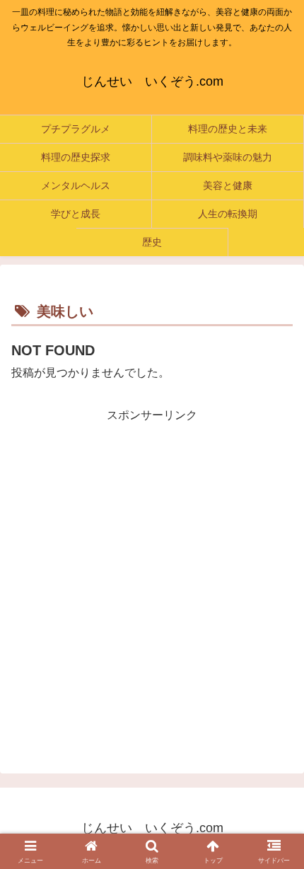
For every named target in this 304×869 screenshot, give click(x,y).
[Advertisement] (152, 578)
